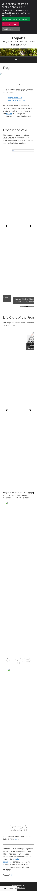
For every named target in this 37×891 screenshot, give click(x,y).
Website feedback (18, 888)
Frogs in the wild (15, 98)
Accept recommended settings (15, 19)
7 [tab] (33, 306)
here (16, 839)
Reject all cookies (10, 24)
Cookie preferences (11, 29)
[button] (6, 226)
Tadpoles (18, 38)
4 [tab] (27, 306)
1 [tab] (21, 306)
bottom (9, 114)
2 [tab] (23, 306)
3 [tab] (25, 306)
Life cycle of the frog (16, 100)
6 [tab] (31, 306)
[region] (18, 226)
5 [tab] (29, 306)
